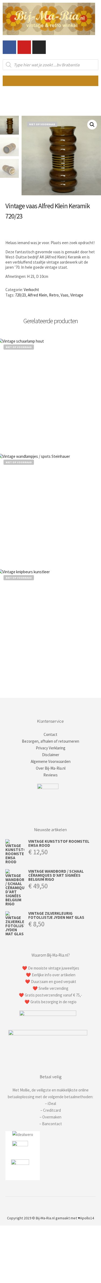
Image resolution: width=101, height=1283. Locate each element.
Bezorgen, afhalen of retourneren (50, 741)
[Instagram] (39, 47)
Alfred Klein (37, 295)
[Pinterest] (50, 1204)
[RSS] (58, 1204)
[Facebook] (9, 47)
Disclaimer (50, 754)
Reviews (50, 774)
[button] (50, 81)
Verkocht (31, 289)
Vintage (76, 295)
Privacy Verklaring (50, 747)
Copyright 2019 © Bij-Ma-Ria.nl (31, 1218)
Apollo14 (87, 1218)
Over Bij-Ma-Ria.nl (50, 768)
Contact (50, 734)
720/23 (20, 295)
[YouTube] (66, 1204)
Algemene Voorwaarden (51, 761)
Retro (54, 295)
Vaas (64, 295)
